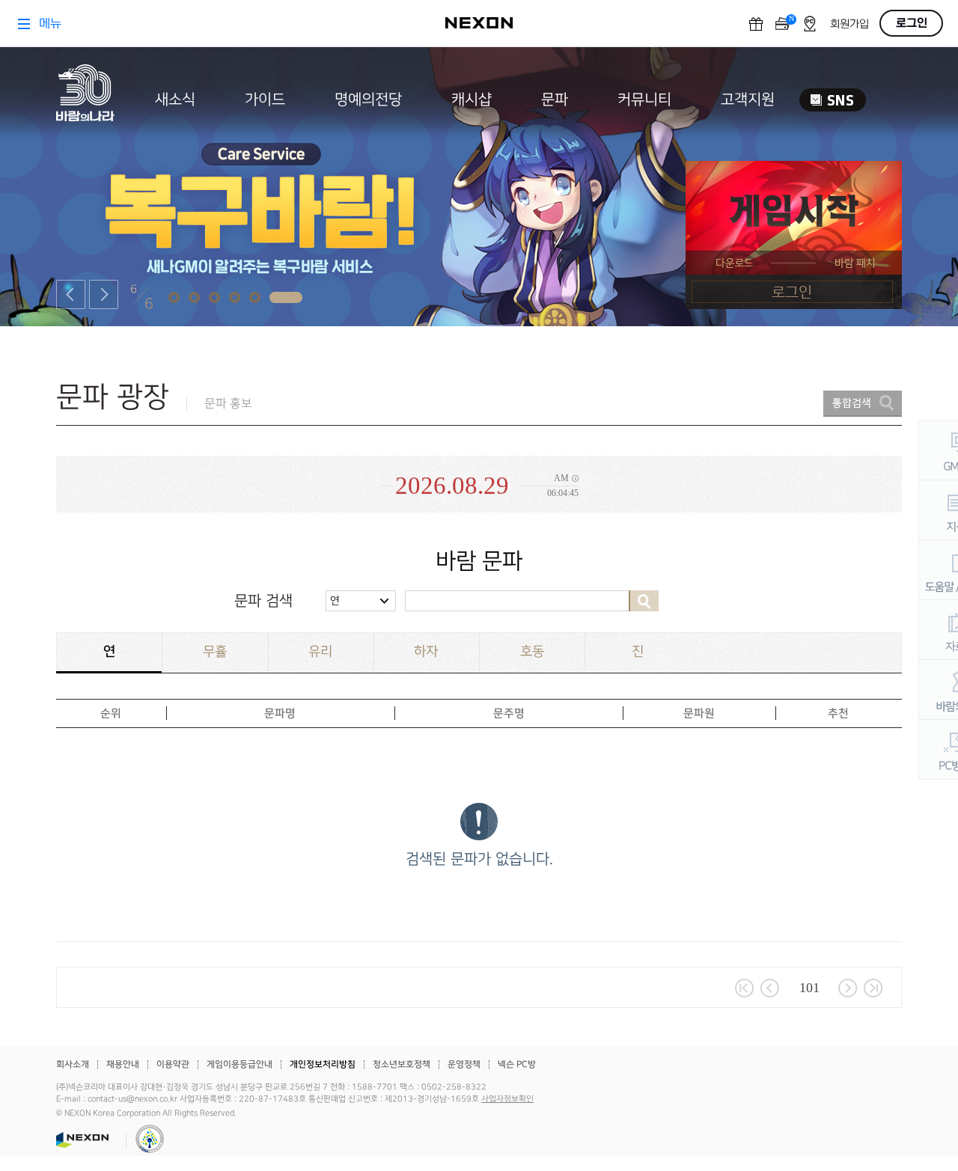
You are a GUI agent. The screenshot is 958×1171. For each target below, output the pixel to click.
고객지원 (748, 99)
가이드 (265, 99)
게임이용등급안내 (239, 1064)
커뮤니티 (644, 99)
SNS (832, 99)
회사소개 (72, 1064)
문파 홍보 (228, 403)
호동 (532, 651)
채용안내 (122, 1064)
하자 (426, 651)
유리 (320, 651)
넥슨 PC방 (517, 1064)
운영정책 (464, 1064)
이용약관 (172, 1064)
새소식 (175, 99)
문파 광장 (112, 397)
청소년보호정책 (401, 1064)
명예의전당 (368, 99)
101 (809, 987)
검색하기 (644, 600)
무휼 (215, 651)
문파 (554, 99)
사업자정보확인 (507, 1099)
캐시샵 (471, 99)
